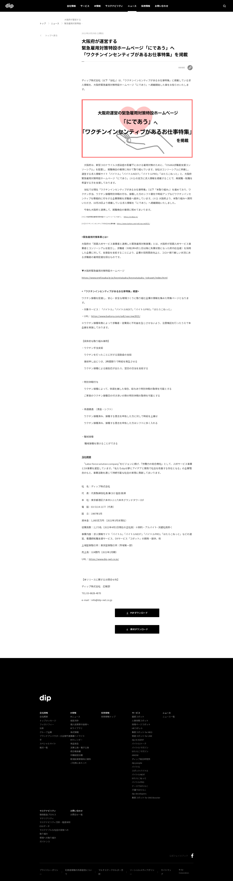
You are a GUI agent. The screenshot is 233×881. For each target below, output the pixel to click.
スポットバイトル (140, 770)
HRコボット (137, 728)
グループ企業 (46, 732)
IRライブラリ (76, 728)
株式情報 (74, 732)
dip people (137, 762)
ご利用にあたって (78, 762)
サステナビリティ (114, 5)
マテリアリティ (47, 818)
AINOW (135, 755)
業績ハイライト (77, 735)
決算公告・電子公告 (79, 747)
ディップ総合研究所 (141, 759)
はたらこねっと (139, 778)
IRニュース (75, 716)
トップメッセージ (48, 720)
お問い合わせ (161, 5)
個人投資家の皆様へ (79, 724)
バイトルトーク (139, 743)
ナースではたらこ (140, 785)
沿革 (42, 728)
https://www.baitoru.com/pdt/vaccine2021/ (115, 316)
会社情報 (71, 5)
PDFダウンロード (139, 612)
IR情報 (97, 5)
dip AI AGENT (138, 739)
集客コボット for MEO (142, 732)
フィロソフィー (47, 724)
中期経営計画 (76, 755)
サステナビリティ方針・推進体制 (55, 822)
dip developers (139, 793)
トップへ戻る (51, 35)
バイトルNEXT (138, 774)
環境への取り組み (48, 837)
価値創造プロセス (48, 814)
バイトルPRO (139, 782)
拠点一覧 (44, 747)
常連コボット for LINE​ (142, 735)
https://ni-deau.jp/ (131, 217)
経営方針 (74, 720)
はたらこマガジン (140, 751)
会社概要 (44, 716)
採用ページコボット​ (141, 724)
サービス (85, 5)
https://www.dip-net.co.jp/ (104, 559)
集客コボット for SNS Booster (146, 797)
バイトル (136, 766)
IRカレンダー (76, 739)
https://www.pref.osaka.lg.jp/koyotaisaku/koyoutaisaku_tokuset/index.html (125, 277)
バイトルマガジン (140, 747)
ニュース (132, 5)
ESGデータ (45, 826)
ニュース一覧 (169, 716)
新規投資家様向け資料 (80, 759)
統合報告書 (75, 751)
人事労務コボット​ (140, 720)
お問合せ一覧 (76, 814)
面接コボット (138, 716)
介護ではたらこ (139, 789)
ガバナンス (45, 841)
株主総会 (74, 743)
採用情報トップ (108, 716)
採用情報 (145, 5)
